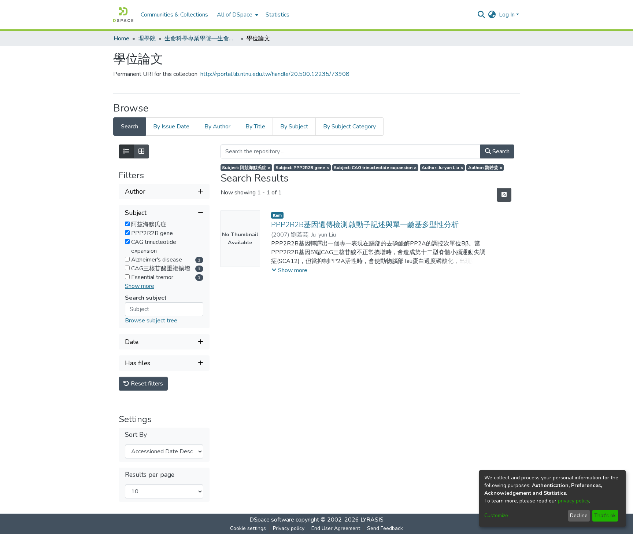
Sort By (136, 435)
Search (500, 151)
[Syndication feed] (504, 195)
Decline (579, 515)
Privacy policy (288, 528)
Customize (496, 515)
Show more (139, 286)
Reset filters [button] (146, 384)
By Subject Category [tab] (349, 126)
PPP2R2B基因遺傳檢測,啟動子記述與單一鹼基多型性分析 (365, 225)
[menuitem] (236, 14)
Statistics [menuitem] (277, 15)
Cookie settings (248, 528)
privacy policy (573, 500)
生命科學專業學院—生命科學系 (201, 38)
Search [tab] (129, 126)
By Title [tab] (255, 126)
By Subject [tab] (294, 126)
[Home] (123, 14)
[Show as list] (126, 151)
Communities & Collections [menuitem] (174, 15)
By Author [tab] (217, 126)
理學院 (147, 38)
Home (121, 38)
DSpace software (271, 520)
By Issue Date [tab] (171, 126)
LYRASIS (372, 520)
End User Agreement (335, 528)
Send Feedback (385, 528)
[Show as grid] (141, 151)
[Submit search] (481, 14)
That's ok (605, 515)
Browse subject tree (151, 321)
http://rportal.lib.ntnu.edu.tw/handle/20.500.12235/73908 (274, 74)
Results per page (149, 475)
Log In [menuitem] (507, 15)
